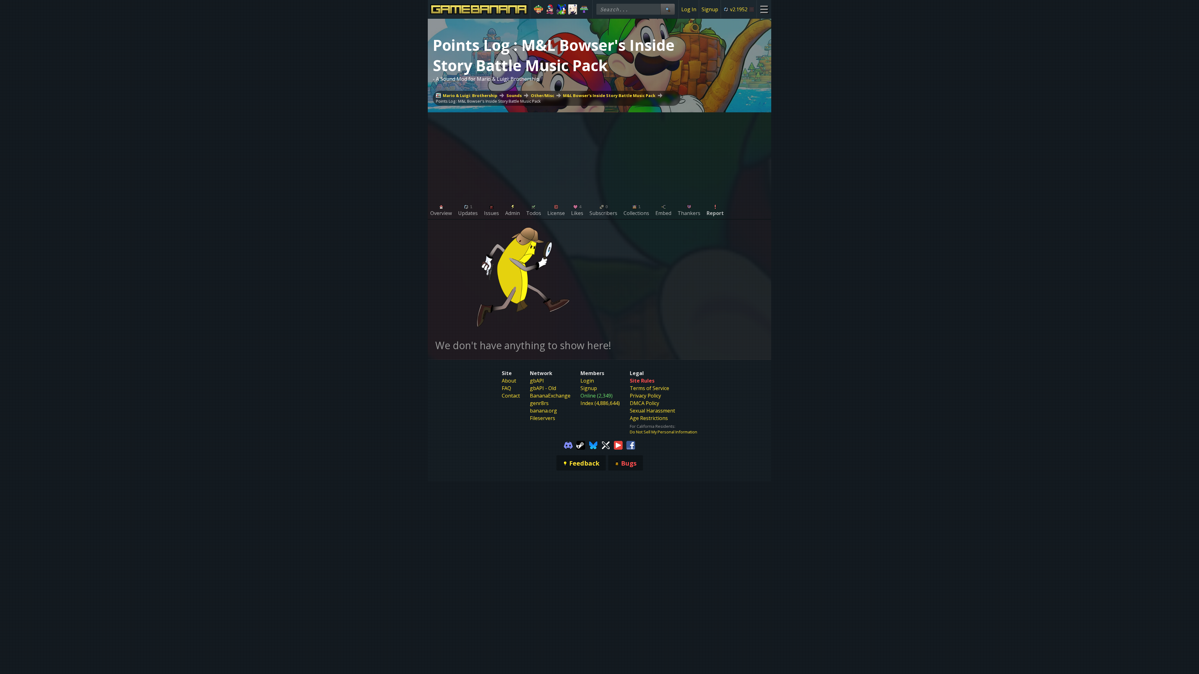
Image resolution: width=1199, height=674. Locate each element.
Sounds (514, 95)
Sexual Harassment (652, 410)
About (509, 380)
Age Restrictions (649, 418)
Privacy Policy (645, 395)
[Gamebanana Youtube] (618, 444)
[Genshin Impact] (573, 9)
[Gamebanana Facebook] (631, 444)
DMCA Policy (644, 403)
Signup (710, 9)
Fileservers (542, 418)
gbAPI (537, 380)
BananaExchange (550, 395)
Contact (511, 395)
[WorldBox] (538, 9)
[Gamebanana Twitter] (606, 444)
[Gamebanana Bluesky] (593, 444)
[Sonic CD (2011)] (561, 9)
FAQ (506, 388)
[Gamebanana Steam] (581, 444)
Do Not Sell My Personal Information (663, 432)
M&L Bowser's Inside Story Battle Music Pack (609, 95)
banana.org (543, 410)
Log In (688, 9)
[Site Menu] (764, 9)
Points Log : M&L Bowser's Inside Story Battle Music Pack (488, 101)
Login (587, 380)
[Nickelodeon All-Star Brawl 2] (584, 9)
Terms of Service (649, 388)
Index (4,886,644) (600, 403)
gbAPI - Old (543, 388)
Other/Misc (542, 95)
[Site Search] (667, 9)
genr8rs (539, 403)
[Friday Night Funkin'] (550, 9)
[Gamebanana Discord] (568, 444)
